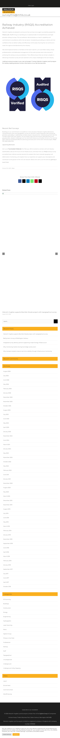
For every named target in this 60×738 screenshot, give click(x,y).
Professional (6, 642)
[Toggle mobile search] (54, 11)
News (13, 168)
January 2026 (7, 393)
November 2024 (8, 436)
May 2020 (6, 492)
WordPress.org (7, 694)
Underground (7, 664)
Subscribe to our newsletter (30, 709)
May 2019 (6, 522)
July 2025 (6, 414)
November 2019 (7, 504)
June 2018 (6, 547)
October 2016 (7, 586)
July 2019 (5, 513)
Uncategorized (7, 659)
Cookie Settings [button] (7, 734)
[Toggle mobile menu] (57, 11)
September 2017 (8, 569)
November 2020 (8, 483)
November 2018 (7, 539)
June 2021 (6, 474)
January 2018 (7, 565)
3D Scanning (7, 599)
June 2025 (6, 418)
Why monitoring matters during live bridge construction (19, 347)
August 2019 (6, 509)
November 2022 (7, 457)
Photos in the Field (8, 638)
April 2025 (6, 427)
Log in (5, 681)
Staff (4, 651)
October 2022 (7, 461)
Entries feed (6, 685)
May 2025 (6, 423)
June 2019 (6, 517)
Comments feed (8, 689)
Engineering (6, 616)
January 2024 (7, 449)
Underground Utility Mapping (11, 668)
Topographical (7, 655)
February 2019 (7, 530)
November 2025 (7, 401)
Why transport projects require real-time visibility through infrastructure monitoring (27, 351)
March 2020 (6, 496)
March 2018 (6, 556)
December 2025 (7, 397)
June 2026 (6, 380)
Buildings (6, 603)
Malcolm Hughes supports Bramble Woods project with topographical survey (29, 312)
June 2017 (6, 578)
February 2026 (7, 388)
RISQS (46, 151)
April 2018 (6, 552)
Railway (5, 646)
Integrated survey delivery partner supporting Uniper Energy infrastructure (25, 342)
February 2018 (7, 560)
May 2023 (6, 453)
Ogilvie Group (7, 634)
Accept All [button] (16, 734)
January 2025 (7, 431)
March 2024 (6, 444)
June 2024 (6, 440)
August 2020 (7, 487)
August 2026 (7, 371)
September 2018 (8, 543)
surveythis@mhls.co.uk (16, 15)
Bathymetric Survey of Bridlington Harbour (15, 338)
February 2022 (7, 470)
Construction (7, 608)
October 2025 (7, 406)
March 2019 (6, 526)
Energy (5, 612)
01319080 (32, 724)
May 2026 (6, 384)
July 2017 (5, 573)
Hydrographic (7, 621)
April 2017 (6, 582)
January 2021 (7, 479)
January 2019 (7, 535)
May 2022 (6, 466)
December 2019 (7, 500)
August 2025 (6, 410)
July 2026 (6, 375)
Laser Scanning (7, 625)
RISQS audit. (6, 34)
